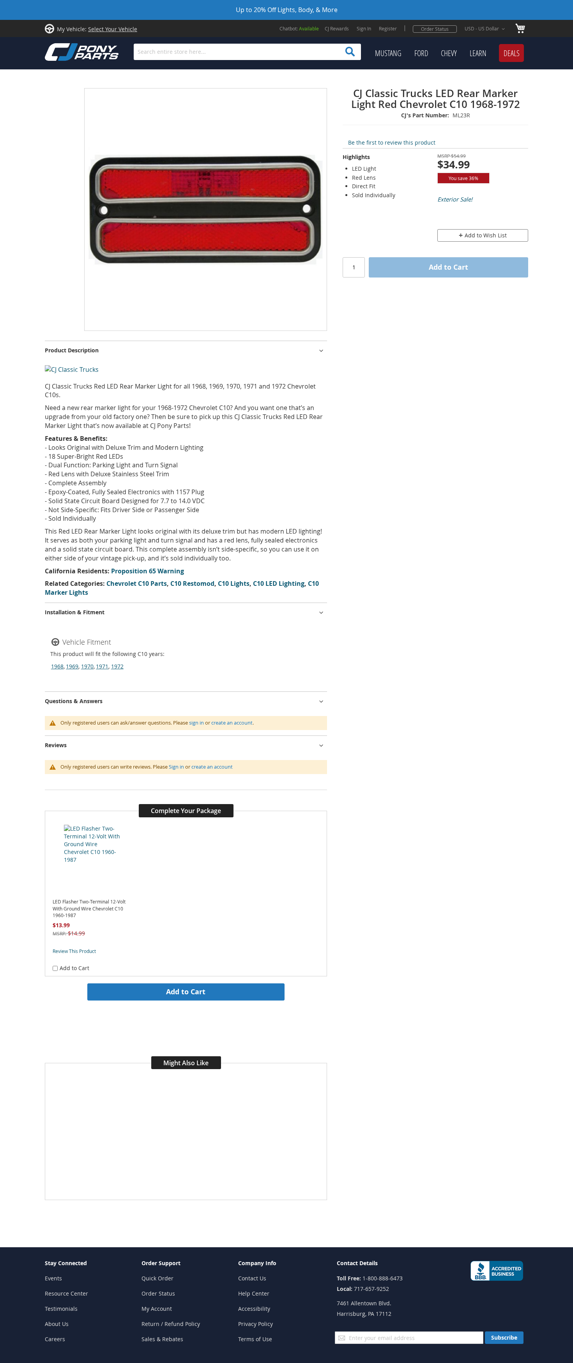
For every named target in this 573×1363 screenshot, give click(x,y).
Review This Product (74, 951)
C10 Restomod (192, 583)
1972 (117, 666)
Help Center (253, 1293)
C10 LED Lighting (278, 583)
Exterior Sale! (454, 199)
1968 (57, 666)
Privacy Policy (255, 1324)
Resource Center (66, 1293)
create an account (232, 722)
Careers (55, 1339)
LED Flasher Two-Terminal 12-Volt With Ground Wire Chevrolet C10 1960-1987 (89, 908)
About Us (57, 1324)
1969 (72, 666)
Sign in (176, 766)
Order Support (160, 1263)
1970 (87, 666)
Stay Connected (66, 1263)
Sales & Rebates (162, 1339)
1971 (102, 666)
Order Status (435, 29)
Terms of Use (255, 1339)
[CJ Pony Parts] (64, 51)
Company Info (257, 1263)
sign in (196, 722)
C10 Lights (233, 583)
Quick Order (157, 1278)
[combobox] (247, 52)
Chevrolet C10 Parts (136, 583)
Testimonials (61, 1308)
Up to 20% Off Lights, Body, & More (287, 9)
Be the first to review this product (391, 142)
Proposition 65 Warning (147, 571)
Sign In (364, 28)
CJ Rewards (337, 28)
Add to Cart (185, 991)
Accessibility (254, 1308)
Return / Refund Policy (170, 1324)
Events (53, 1278)
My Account (156, 1308)
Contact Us (252, 1278)
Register (388, 28)
